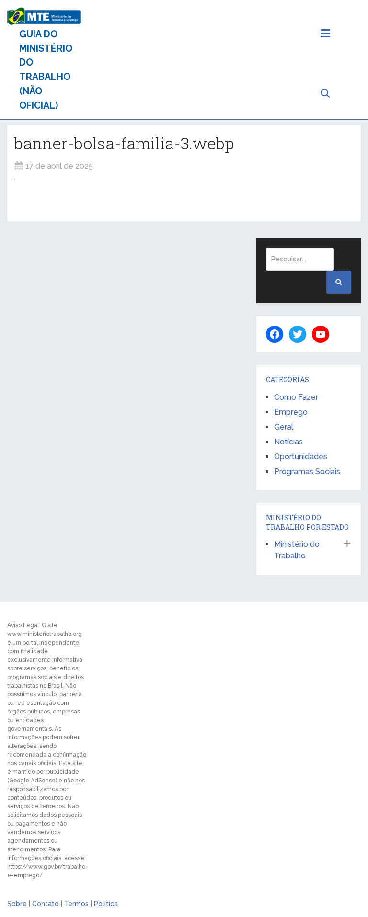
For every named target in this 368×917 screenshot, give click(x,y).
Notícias (288, 441)
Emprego (291, 412)
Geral (283, 426)
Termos (76, 903)
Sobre (17, 903)
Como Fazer (296, 397)
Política (106, 903)
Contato (45, 903)
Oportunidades (300, 456)
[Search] (338, 282)
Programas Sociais (307, 471)
